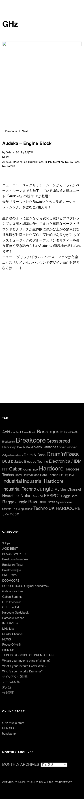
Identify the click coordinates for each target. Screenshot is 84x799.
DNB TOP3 (9, 575)
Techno (40, 508)
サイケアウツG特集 (15, 676)
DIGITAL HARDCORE (46, 447)
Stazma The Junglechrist (17, 509)
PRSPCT (52, 495)
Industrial (12, 480)
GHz (10, 23)
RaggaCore (69, 495)
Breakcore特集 (11, 570)
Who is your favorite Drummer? (22, 671)
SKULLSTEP (47, 502)
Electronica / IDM (65, 461)
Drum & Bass (34, 454)
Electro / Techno (36, 461)
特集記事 (8, 692)
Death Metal (25, 447)
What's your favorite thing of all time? (26, 660)
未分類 (6, 687)
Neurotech (8, 166)
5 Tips (6, 543)
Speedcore (64, 502)
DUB (6, 461)
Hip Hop (63, 475)
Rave (33, 501)
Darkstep (9, 446)
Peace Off (37, 496)
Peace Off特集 (11, 644)
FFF (5, 469)
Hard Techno (49, 475)
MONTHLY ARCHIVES (20, 764)
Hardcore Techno (13, 618)
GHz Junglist (10, 607)
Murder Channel (67, 489)
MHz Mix (8, 628)
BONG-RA (71, 432)
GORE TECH (30, 469)
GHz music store (13, 723)
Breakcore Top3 (12, 564)
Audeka (7, 162)
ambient (16, 432)
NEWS (6, 157)
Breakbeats (8, 441)
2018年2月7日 (24, 152)
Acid (6, 431)
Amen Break (29, 432)
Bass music (20, 162)
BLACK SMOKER (14, 554)
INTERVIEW (10, 623)
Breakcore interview (15, 559)
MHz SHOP (9, 728)
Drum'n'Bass (35, 162)
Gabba (15, 468)
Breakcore (31, 439)
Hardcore (51, 468)
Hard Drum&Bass (27, 475)
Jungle (45, 488)
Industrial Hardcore (43, 480)
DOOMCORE (10, 580)
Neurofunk (10, 495)
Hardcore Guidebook (15, 612)
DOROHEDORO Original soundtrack (25, 586)
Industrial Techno (19, 488)
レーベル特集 (11, 682)
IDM (71, 475)
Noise (26, 495)
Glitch (48, 162)
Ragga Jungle (14, 501)
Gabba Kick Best (13, 591)
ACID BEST (10, 548)
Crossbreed (58, 440)
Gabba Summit (12, 596)
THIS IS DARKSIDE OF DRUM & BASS (28, 655)
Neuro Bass (72, 162)
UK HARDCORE (65, 508)
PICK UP (8, 650)
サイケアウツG (10, 514)
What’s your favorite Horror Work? (24, 666)
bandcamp (9, 733)
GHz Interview (11, 602)
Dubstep (17, 461)
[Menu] (7, 5)
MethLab (58, 162)
